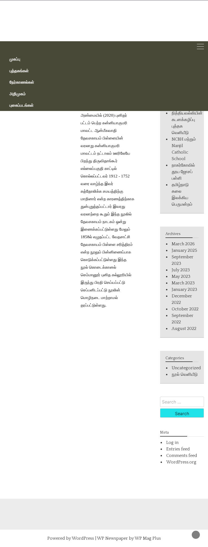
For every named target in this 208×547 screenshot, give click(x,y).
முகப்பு (14, 59)
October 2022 (185, 309)
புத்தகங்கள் (19, 70)
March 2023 (183, 283)
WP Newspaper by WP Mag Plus (129, 538)
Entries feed (178, 449)
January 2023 (184, 289)
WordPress (83, 538)
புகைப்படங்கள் (21, 105)
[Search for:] (182, 402)
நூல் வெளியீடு (185, 374)
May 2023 (181, 276)
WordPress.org (181, 462)
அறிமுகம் (17, 93)
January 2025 (184, 250)
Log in (172, 442)
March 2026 (183, 243)
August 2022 (184, 328)
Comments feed (181, 455)
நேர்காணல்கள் (21, 82)
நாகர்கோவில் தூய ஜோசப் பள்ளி (183, 172)
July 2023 (181, 270)
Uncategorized (186, 367)
